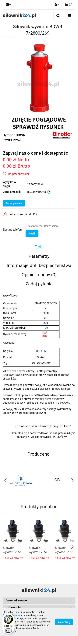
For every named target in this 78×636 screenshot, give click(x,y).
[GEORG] (57, 480)
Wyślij (32, 233)
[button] (39, 600)
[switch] (8, 630)
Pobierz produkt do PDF (23, 214)
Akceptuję (64, 622)
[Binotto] (62, 134)
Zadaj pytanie (14, 203)
